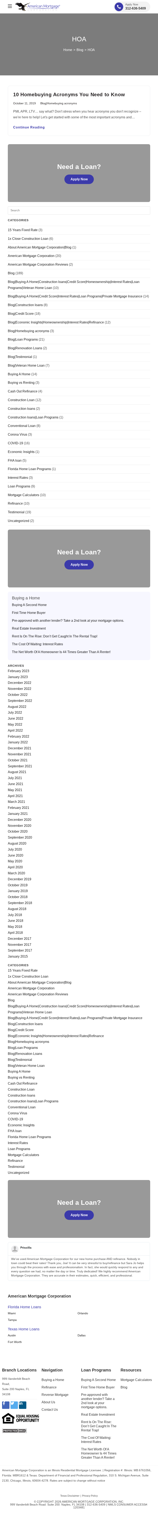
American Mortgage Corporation (31, 256)
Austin (12, 1335)
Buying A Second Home (29, 605)
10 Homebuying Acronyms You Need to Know (69, 94)
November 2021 (19, 754)
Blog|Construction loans (25, 305)
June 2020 (15, 855)
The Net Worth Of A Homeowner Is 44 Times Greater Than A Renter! (61, 652)
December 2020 (19, 819)
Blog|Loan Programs (23, 339)
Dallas (82, 1335)
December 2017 (19, 938)
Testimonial (16, 512)
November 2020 (19, 825)
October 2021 (18, 760)
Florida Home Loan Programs (29, 469)
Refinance (15, 503)
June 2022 (15, 718)
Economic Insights (21, 452)
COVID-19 (15, 443)
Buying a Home (53, 1380)
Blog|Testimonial (20, 357)
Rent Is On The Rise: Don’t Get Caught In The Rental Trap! (54, 636)
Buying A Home (19, 374)
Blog (11, 273)
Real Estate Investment (29, 628)
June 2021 (15, 784)
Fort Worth (15, 1342)
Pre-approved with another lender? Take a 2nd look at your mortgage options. (68, 620)
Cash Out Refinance (22, 391)
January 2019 (18, 891)
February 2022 (18, 736)
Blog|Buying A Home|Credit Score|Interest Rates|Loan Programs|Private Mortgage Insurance (75, 296)
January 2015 (18, 956)
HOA (91, 50)
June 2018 (15, 920)
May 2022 (15, 724)
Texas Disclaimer (69, 1495)
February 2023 (18, 671)
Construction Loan (21, 400)
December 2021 (19, 748)
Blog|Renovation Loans (25, 348)
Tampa (12, 1319)
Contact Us (50, 1409)
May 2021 (15, 790)
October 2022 (18, 694)
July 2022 (15, 712)
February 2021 (18, 807)
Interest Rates (18, 477)
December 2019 (19, 879)
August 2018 (17, 909)
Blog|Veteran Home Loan (26, 365)
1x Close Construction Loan (28, 238)
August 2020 (17, 843)
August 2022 (17, 706)
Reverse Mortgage (55, 1394)
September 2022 (20, 700)
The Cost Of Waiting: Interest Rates (37, 644)
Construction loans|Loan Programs (33, 417)
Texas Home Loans (24, 1329)
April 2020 (15, 867)
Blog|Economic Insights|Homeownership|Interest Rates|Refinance (56, 322)
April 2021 (15, 796)
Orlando (83, 1313)
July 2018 (15, 915)
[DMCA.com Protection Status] (14, 1430)
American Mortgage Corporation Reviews (38, 264)
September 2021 (20, 766)
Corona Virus (17, 434)
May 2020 (15, 861)
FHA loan (15, 460)
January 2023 (18, 677)
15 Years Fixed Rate (23, 230)
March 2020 (16, 873)
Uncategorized (18, 521)
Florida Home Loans (24, 1307)
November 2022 (19, 688)
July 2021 (15, 778)
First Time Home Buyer (28, 612)
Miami (12, 1313)
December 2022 (19, 683)
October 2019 (18, 885)
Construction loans (21, 408)
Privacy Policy (90, 1495)
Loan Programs (19, 486)
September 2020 (20, 837)
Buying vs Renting (21, 382)
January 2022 (18, 742)
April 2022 (15, 730)
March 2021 (16, 801)
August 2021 (17, 772)
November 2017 (19, 944)
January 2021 (18, 813)
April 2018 (15, 932)
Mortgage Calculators (23, 495)
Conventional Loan (22, 426)
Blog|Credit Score (21, 313)
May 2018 (15, 926)
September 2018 (20, 903)
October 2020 (18, 831)
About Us (48, 1402)
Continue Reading (29, 127)
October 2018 (18, 897)
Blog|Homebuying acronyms (58, 103)
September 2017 (20, 950)
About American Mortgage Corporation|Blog (39, 247)
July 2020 (15, 849)
